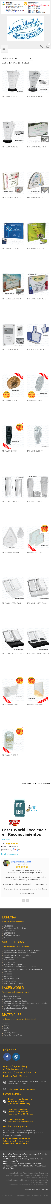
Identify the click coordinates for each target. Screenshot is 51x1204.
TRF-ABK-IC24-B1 (34, 552)
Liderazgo (8, 974)
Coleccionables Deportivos (15, 928)
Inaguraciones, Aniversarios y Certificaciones (23, 969)
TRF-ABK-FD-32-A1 (10, 552)
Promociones (9, 931)
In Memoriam (9, 960)
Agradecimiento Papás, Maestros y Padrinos (22, 950)
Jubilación (8, 971)
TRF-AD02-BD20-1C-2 (36, 299)
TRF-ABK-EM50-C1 (35, 502)
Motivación (8, 976)
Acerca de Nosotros (12, 996)
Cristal (6, 1028)
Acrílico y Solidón (11, 1032)
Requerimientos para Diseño (15, 1001)
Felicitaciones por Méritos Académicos (20, 967)
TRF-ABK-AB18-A (9, 96)
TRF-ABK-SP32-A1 (10, 704)
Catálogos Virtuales (12, 935)
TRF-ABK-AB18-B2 (10, 147)
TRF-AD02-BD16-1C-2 (36, 248)
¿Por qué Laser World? (13, 999)
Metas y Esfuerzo (11, 978)
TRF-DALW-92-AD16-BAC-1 (38, 350)
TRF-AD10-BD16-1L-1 (10, 350)
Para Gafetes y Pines (13, 1035)
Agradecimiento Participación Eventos (20, 953)
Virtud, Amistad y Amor (14, 983)
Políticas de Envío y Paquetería (21, 1089)
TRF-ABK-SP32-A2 (35, 704)
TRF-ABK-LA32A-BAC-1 (12, 603)
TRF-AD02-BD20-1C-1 (11, 299)
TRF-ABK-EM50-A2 (10, 502)
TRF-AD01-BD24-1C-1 (11, 197)
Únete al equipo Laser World (15, 1008)
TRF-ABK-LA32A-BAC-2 (37, 603)
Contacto (8, 1010)
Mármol (7, 1030)
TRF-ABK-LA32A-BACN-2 (38, 654)
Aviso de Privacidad (31, 1190)
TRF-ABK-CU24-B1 (10, 400)
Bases (6, 1025)
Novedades (8, 926)
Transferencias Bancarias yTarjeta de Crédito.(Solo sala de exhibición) (20, 1101)
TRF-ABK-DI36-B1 (9, 451)
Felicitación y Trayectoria (14, 964)
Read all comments (9, 854)
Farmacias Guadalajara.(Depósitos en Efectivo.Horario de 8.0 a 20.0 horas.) (20, 1111)
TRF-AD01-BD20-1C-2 (36, 147)
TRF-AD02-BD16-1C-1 (11, 248)
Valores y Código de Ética (14, 1006)
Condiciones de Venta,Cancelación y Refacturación (20, 1120)
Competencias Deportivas (15, 957)
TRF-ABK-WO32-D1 (10, 755)
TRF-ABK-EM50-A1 (35, 451)
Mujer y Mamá (10, 981)
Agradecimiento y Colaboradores (18, 955)
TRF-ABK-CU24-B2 (35, 400)
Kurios (6, 938)
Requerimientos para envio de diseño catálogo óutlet (25, 1003)
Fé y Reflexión (10, 962)
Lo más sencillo (10, 933)
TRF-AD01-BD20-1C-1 (36, 197)
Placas (6, 1023)
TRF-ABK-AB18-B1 (34, 96)
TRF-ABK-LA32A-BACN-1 (13, 654)
